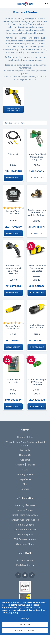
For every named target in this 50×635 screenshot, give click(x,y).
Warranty (25, 450)
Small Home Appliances (25, 515)
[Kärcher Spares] (25, 598)
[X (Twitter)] (25, 575)
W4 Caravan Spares (25, 539)
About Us (25, 459)
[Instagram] (32, 575)
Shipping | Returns (25, 464)
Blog (25, 484)
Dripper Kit (13, 154)
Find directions (24, 565)
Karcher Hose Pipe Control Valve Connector (37, 268)
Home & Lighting (25, 524)
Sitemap (25, 489)
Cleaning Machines (25, 505)
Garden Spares (25, 534)
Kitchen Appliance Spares (25, 519)
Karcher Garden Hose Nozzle (13, 327)
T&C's (25, 469)
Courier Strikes (25, 437)
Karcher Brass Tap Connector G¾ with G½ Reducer (37, 212)
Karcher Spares (25, 510)
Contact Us (25, 455)
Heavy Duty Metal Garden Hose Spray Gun (37, 157)
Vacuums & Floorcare (25, 529)
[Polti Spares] (25, 587)
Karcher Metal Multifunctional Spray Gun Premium (13, 269)
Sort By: (8, 123)
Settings (25, 618)
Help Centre (25, 479)
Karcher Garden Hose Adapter (37, 326)
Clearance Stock (25, 544)
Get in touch (26, 560)
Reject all (25, 624)
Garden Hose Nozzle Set (13, 380)
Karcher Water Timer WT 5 (13, 212)
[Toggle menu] (4, 4)
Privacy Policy (12, 612)
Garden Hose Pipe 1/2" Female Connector (37, 382)
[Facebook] (18, 575)
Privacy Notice (25, 474)
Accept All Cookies (25, 630)
